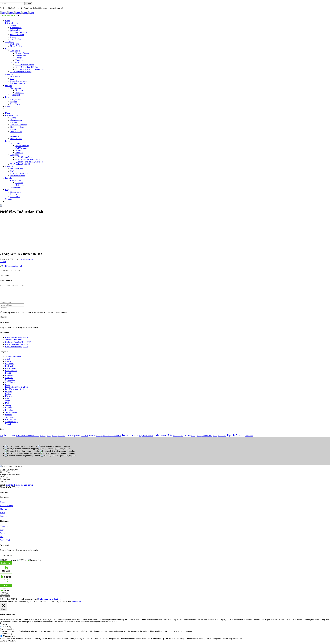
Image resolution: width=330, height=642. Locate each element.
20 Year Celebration (13, 357)
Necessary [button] (4, 624)
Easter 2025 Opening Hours (16, 347)
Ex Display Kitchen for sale (104, 436)
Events (92, 435)
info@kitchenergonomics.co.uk (48, 8)
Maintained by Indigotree (49, 599)
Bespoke (36, 436)
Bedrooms (9, 364)
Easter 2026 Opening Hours (16, 337)
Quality (8, 405)
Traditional (249, 436)
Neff (7, 398)
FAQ (2, 537)
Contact (3, 533)
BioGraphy (9, 366)
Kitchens (8, 396)
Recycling (9, 410)
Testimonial (10, 417)
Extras (7, 384)
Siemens (8, 415)
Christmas (9, 377)
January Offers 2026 (13, 340)
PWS (7, 403)
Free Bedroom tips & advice (16, 387)
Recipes (8, 408)
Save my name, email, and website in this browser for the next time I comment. (35, 312)
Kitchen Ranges (6, 505)
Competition (10, 380)
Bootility (8, 373)
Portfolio (3, 516)
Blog (2, 530)
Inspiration (144, 435)
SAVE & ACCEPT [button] (8, 641)
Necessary (7, 627)
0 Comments (28, 259)
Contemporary (73, 435)
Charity (49, 436)
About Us (4, 526)
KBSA (8, 394)
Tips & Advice (235, 435)
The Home (4, 509)
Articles (9, 435)
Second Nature (11, 412)
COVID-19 (10, 382)
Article (8, 359)
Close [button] (68, 601)
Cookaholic (84, 436)
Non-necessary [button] (6, 633)
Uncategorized (11, 419)
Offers (7, 401)
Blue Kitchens (11, 371)
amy (20, 259)
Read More (76, 601)
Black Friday (10, 368)
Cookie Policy (6, 540)
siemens (215, 436)
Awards (8, 361)
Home (2, 502)
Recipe (199, 436)
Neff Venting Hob (178, 436)
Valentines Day (11, 422)
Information (130, 435)
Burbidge (9, 375)
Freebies (8, 391)
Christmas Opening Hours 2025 (18, 342)
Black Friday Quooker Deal (16, 344)
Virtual (8, 424)
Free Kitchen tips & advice (16, 389)
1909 (1, 436)
